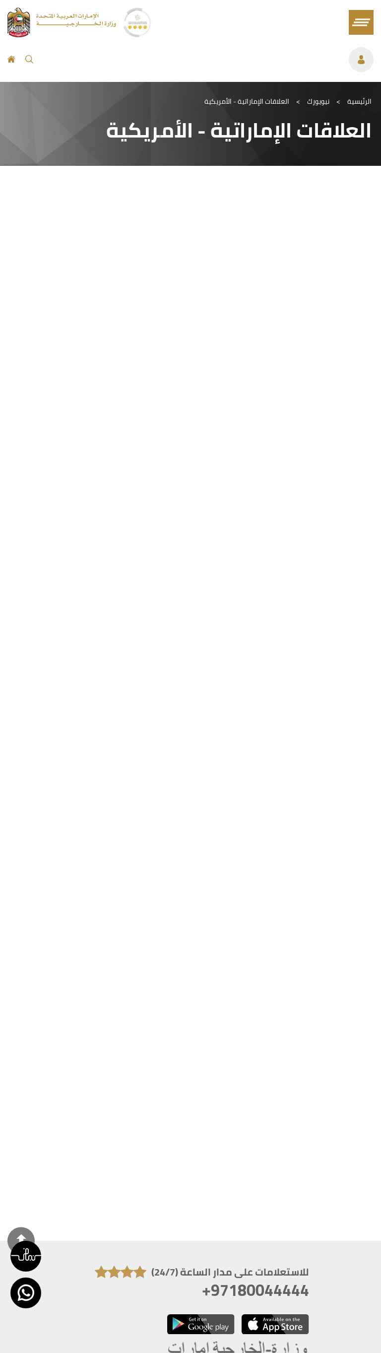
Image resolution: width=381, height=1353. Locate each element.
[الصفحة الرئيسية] (11, 59)
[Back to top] (21, 1240)
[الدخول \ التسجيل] (208, 59)
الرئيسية (359, 101)
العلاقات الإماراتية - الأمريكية (246, 101)
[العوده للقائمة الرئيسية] (62, 34)
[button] (25, 1256)
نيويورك (318, 101)
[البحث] (29, 59)
